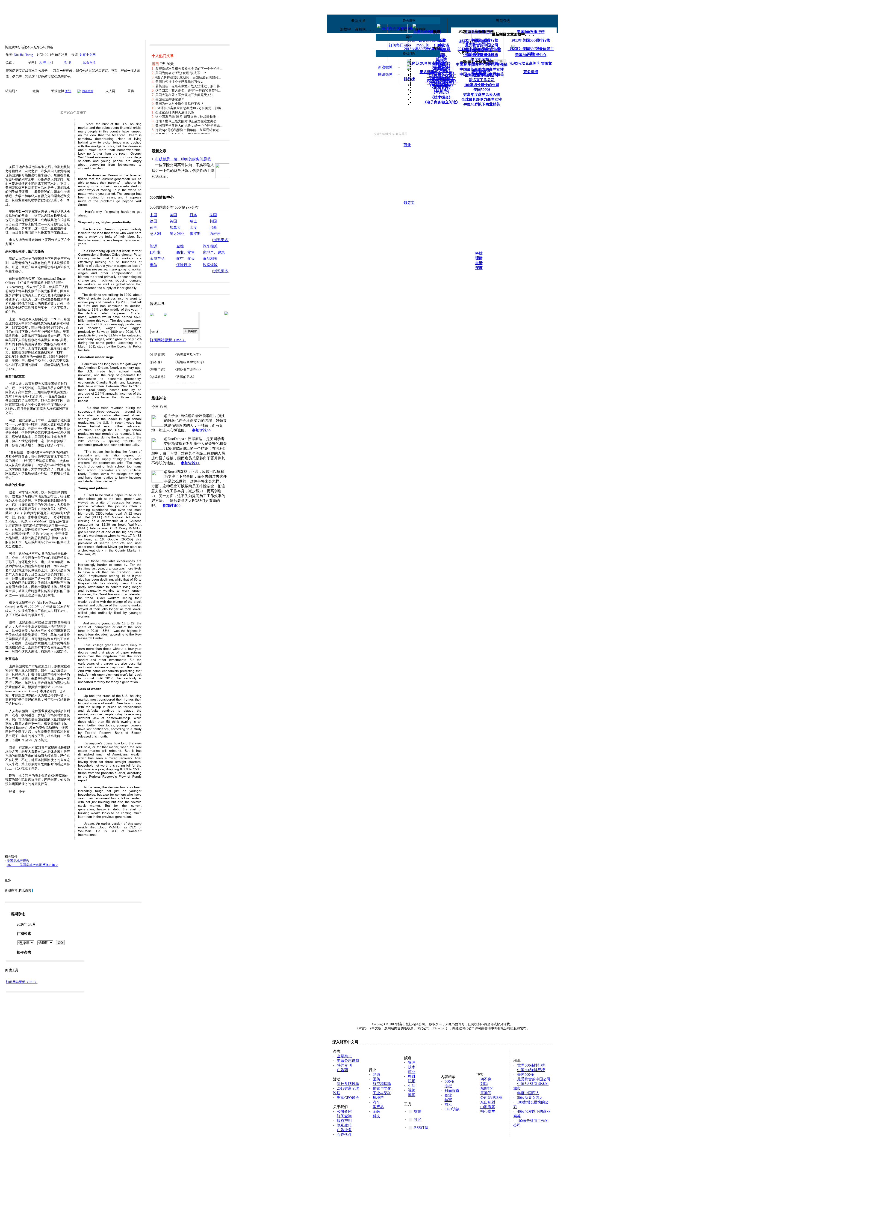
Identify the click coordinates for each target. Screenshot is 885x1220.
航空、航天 (185, 259)
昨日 (163, 407)
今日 (155, 407)
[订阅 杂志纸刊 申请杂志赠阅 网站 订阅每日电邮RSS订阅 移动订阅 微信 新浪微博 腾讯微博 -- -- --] (465, 94)
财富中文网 (88, 55)
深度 (479, 268)
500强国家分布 (162, 207)
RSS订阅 (423, 45)
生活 (479, 263)
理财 (479, 258)
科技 (479, 253)
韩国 (213, 221)
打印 (68, 62)
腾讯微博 (385, 74)
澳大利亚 (177, 234)
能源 (153, 246)
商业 (407, 145)
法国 (213, 215)
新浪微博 (385, 67)
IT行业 (155, 252)
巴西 (213, 227)
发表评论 (89, 62)
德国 (153, 221)
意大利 (155, 234)
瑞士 (193, 221)
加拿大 (175, 227)
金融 (180, 246)
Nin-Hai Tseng (23, 55)
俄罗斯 (195, 234)
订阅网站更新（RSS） (22, 982)
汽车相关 (210, 246)
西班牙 (215, 234)
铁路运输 (210, 265)
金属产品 (157, 259)
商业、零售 (185, 252)
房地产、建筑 (214, 252)
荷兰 (153, 227)
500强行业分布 (187, 207)
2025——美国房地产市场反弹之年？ (32, 865)
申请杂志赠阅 (393, 29)
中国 (153, 215)
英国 (173, 221)
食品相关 (210, 259)
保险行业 (183, 265)
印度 (193, 227)
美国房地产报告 (18, 861)
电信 (153, 265)
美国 (173, 215)
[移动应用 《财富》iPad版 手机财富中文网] (465, 36)
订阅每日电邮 (400, 45)
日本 (193, 215)
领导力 (409, 202)
